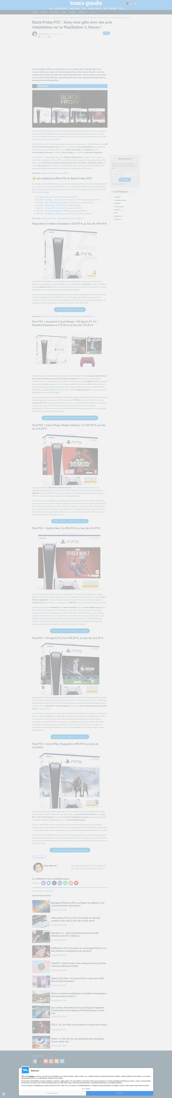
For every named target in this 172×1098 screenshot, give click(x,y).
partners (31, 1076)
